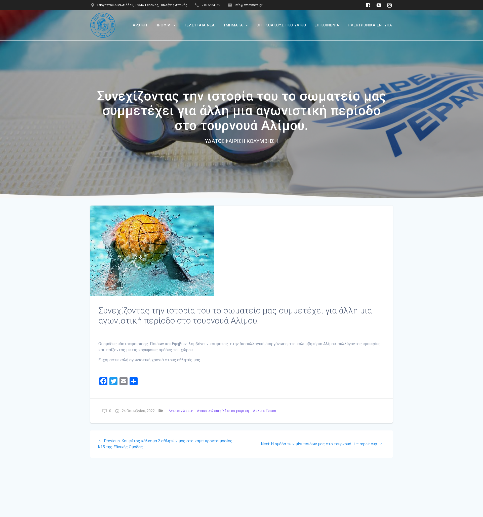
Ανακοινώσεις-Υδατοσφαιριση (223, 411)
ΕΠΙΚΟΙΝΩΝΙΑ (327, 25)
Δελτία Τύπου (264, 411)
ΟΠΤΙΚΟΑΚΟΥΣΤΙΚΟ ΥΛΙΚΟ (281, 25)
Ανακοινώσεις (181, 411)
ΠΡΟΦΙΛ (163, 25)
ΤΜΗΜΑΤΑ (233, 25)
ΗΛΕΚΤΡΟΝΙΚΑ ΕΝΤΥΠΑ (370, 25)
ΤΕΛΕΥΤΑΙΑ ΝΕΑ (199, 25)
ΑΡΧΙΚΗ (140, 25)
